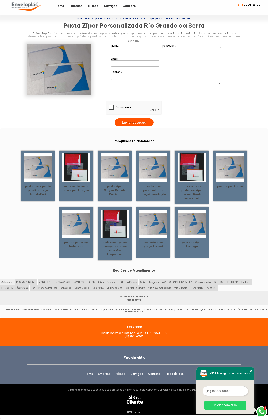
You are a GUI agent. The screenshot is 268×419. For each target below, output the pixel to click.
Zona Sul (211, 288)
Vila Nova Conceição (159, 288)
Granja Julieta (203, 282)
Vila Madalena (114, 288)
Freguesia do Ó (157, 282)
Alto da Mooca (129, 282)
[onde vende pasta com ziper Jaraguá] (76, 167)
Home (59, 6)
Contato (129, 6)
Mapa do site (174, 374)
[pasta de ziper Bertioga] (192, 223)
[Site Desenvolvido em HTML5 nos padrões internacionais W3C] (134, 412)
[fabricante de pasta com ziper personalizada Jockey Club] (192, 167)
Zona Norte (197, 288)
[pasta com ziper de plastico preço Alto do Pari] (38, 167)
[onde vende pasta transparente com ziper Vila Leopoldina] (115, 223)
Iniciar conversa (225, 405)
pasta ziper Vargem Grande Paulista (114, 190)
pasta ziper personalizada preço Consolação (153, 190)
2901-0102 (252, 5)
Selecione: (7, 282)
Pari (33, 288)
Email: (115, 58)
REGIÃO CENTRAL (26, 282)
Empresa (76, 6)
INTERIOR (219, 282)
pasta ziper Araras (230, 186)
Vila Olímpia (181, 288)
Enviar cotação (134, 122)
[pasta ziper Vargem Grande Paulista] (115, 167)
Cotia (143, 282)
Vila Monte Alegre (135, 288)
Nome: (115, 45)
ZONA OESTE (63, 282)
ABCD (91, 282)
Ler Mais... (134, 40)
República (66, 288)
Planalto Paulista (47, 288)
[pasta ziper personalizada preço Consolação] (153, 167)
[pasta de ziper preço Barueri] (153, 223)
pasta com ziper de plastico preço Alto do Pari (38, 190)
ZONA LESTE (46, 282)
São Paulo (98, 288)
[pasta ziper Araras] (230, 167)
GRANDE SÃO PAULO (180, 282)
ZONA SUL (79, 282)
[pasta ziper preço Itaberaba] (76, 223)
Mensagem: (169, 45)
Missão (93, 6)
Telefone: (117, 72)
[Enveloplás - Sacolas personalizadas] (32, 7)
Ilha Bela (245, 282)
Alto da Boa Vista (107, 282)
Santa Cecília (82, 288)
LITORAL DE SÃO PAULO (14, 288)
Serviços (110, 6)
